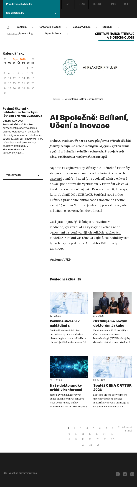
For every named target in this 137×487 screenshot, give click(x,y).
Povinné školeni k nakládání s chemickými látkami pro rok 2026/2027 (22, 112)
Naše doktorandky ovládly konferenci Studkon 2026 (66, 389)
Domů (56, 99)
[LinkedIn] (132, 474)
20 (98, 439)
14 (104, 433)
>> (33, 59)
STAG (82, 4)
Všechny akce (14, 175)
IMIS (113, 4)
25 (98, 444)
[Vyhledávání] (33, 34)
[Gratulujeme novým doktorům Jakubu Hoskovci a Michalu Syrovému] (112, 303)
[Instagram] (125, 474)
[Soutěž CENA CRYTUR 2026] (112, 367)
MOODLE (98, 4)
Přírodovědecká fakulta (19, 4)
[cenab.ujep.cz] (7, 27)
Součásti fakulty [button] (15, 13)
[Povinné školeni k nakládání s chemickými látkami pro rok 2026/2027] (69, 303)
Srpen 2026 (19, 59)
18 (83, 439)
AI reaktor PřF (68, 141)
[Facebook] (118, 474)
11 (83, 433)
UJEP (127, 4)
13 (97, 433)
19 (90, 439)
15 (112, 433)
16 (69, 439)
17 (76, 439)
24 (90, 444)
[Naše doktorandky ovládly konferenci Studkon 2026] (69, 367)
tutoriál (102, 173)
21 (105, 439)
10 (76, 433)
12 (90, 433)
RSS (5, 473)
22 (112, 439)
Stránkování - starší (125, 429)
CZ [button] (67, 4)
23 (83, 444)
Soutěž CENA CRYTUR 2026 (112, 387)
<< (4, 59)
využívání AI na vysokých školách (88, 227)
